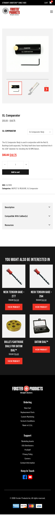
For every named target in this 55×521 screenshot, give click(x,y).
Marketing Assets (27, 441)
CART (46, 2)
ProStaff (28, 449)
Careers (27, 458)
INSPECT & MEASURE (18, 188)
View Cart (27, 408)
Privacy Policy (28, 454)
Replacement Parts (27, 412)
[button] (27, 207)
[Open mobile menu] (51, 12)
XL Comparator (32, 188)
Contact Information (27, 462)
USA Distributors (28, 445)
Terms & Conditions (27, 421)
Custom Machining (27, 416)
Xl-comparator (9, 130)
